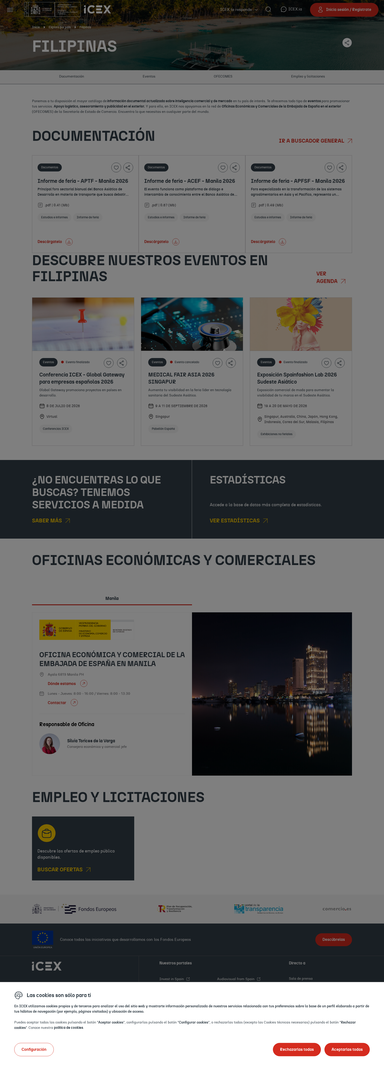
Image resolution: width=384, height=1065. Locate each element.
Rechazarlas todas (297, 1049)
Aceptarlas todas (347, 1049)
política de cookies (68, 1027)
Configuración (34, 1049)
